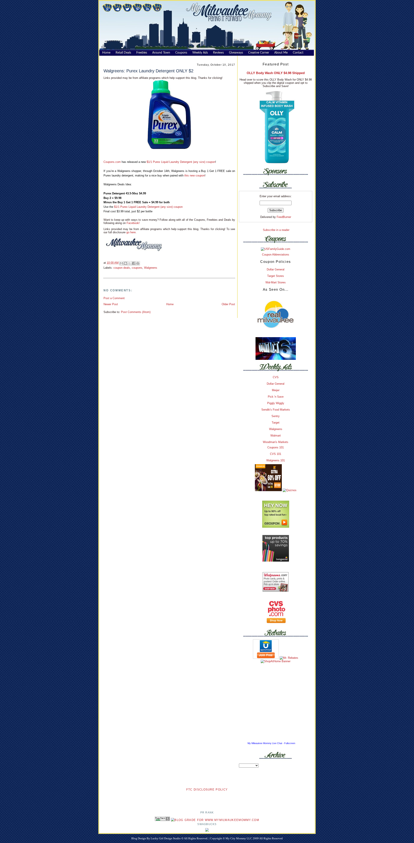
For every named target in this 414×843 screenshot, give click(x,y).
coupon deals (121, 267)
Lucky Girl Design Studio (166, 838)
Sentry (275, 416)
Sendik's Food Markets (275, 409)
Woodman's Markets (275, 442)
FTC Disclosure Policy (207, 789)
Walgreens (150, 267)
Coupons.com (112, 162)
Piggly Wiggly (275, 403)
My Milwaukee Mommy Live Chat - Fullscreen (271, 743)
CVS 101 (275, 454)
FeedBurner (284, 217)
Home (170, 304)
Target (275, 422)
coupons (137, 267)
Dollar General (275, 269)
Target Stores (275, 276)
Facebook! (133, 223)
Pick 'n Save (276, 396)
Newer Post (111, 304)
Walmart (275, 435)
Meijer (275, 390)
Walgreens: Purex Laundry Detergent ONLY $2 (148, 70)
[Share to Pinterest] (138, 263)
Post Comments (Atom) (136, 312)
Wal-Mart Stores (275, 282)
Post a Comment (114, 298)
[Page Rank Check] (162, 820)
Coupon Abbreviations (275, 254)
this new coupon (194, 175)
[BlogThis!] (125, 263)
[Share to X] (129, 263)
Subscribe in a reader (276, 230)
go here (131, 232)
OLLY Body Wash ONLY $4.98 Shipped (276, 73)
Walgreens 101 (275, 460)
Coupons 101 (275, 447)
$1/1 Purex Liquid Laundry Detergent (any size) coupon (181, 162)
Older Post (228, 304)
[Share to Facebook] (134, 263)
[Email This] (121, 263)
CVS (276, 377)
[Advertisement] (207, 798)
